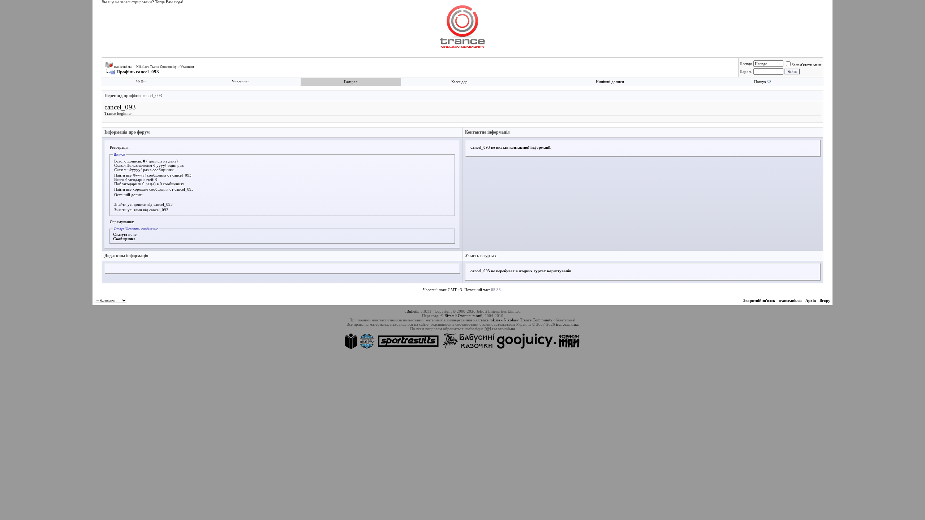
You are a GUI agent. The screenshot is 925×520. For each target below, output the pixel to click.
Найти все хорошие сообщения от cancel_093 (154, 189)
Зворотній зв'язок (759, 300)
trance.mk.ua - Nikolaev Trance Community (515, 320)
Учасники (187, 67)
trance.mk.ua (790, 300)
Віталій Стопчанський (463, 315)
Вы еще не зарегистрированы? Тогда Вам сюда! (143, 2)
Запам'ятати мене (807, 64)
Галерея (350, 82)
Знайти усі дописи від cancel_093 (143, 204)
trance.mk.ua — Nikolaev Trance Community (145, 67)
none (132, 234)
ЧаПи (141, 82)
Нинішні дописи (610, 82)
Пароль (746, 71)
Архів (810, 300)
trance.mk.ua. (567, 324)
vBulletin (412, 311)
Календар (459, 82)
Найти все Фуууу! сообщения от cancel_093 (153, 175)
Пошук (760, 82)
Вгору (824, 300)
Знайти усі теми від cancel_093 (141, 210)
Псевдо (746, 63)
